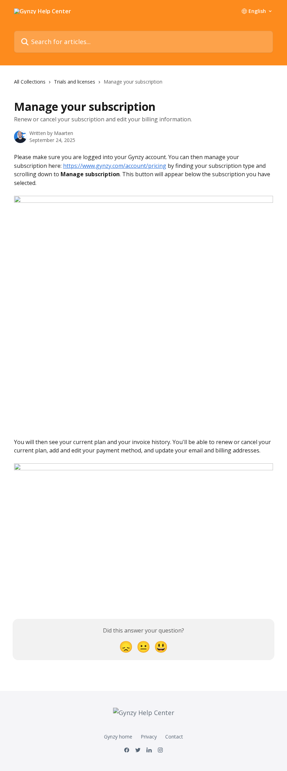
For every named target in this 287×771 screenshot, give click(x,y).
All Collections (30, 81)
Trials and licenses (74, 81)
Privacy (149, 736)
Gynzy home (118, 736)
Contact (174, 736)
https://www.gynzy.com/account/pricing (114, 166)
